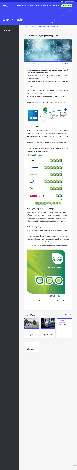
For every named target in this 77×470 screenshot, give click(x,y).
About (61, 1)
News (26, 26)
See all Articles (67, 314)
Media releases (7, 30)
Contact (69, 1)
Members (73, 1)
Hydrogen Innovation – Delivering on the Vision (37, 75)
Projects (65, 1)
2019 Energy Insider (55, 63)
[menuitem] (21, 5)
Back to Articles (31, 308)
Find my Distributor (66, 6)
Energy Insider (33, 26)
